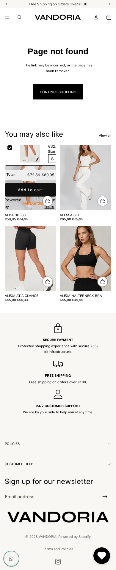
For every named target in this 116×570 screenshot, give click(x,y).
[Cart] (108, 17)
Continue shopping (58, 92)
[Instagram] (58, 561)
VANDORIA (48, 536)
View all (105, 135)
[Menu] (7, 17)
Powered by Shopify (74, 536)
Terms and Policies (58, 548)
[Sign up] (105, 496)
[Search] (19, 17)
